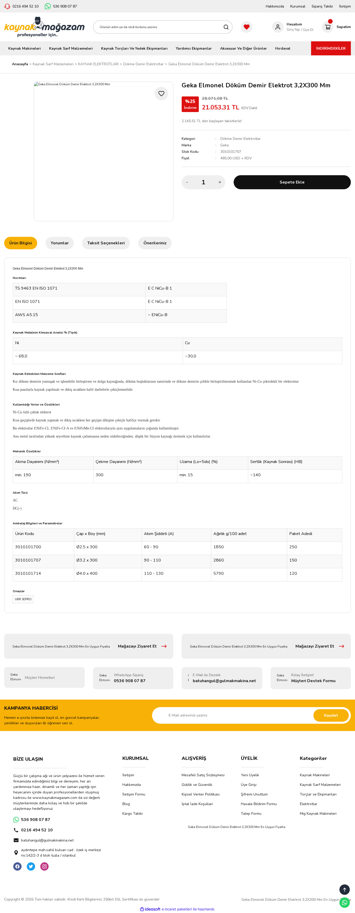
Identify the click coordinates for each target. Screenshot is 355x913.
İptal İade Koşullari (197, 803)
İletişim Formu (133, 794)
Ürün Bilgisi (20, 243)
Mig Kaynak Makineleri (318, 813)
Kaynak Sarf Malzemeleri (320, 784)
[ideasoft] (150, 909)
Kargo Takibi (132, 813)
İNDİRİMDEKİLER (331, 48)
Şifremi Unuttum (254, 794)
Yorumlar (60, 243)
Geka (224, 145)
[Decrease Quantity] (187, 182)
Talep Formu (251, 813)
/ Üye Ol (307, 30)
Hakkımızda (275, 6)
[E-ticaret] (177, 909)
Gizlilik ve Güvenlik (197, 784)
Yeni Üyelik (250, 775)
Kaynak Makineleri (315, 775)
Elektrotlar (308, 803)
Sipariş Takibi (322, 6)
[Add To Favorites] (161, 93)
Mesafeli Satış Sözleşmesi (203, 775)
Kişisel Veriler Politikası (201, 794)
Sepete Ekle (292, 182)
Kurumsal (297, 6)
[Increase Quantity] (220, 182)
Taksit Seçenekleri (106, 243)
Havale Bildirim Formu (259, 803)
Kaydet (331, 715)
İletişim (345, 6)
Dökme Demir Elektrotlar (240, 138)
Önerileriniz (155, 243)
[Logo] (44, 27)
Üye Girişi (249, 784)
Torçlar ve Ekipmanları (318, 794)
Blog (126, 803)
